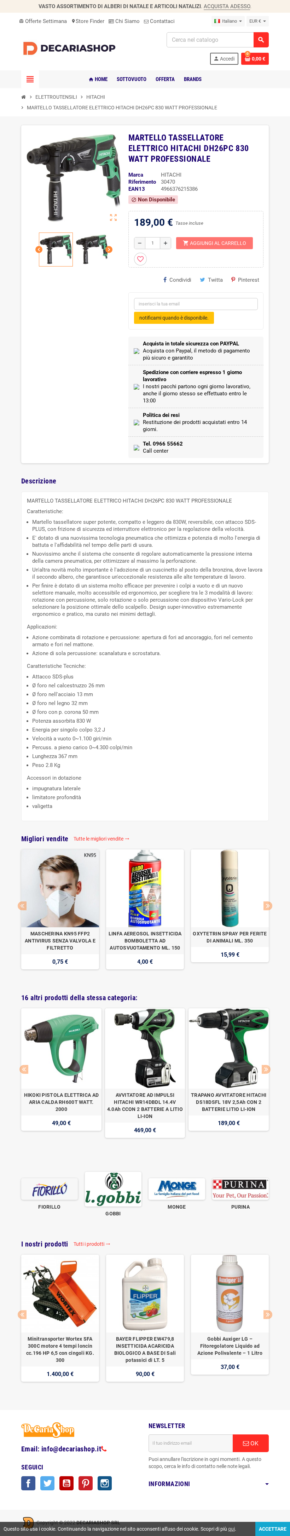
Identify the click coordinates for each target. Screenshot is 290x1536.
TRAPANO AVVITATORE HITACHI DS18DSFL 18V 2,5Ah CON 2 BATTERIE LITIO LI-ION (228, 1102)
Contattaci (162, 21)
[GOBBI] (113, 1189)
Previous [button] (22, 905)
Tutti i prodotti (92, 1244)
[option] (60, 912)
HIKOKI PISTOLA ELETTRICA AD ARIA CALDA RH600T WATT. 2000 (61, 1102)
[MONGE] (177, 1189)
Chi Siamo (127, 21)
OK (254, 1443)
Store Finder (87, 21)
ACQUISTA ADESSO (227, 6)
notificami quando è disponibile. (174, 318)
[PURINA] (240, 1189)
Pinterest (248, 280)
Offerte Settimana (43, 21)
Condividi (180, 280)
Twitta (215, 280)
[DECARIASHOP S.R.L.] (70, 48)
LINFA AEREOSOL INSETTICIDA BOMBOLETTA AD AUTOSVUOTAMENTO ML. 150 (145, 941)
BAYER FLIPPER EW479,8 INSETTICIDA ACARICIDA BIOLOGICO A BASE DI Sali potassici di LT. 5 (145, 1349)
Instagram (105, 1483)
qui (231, 1529)
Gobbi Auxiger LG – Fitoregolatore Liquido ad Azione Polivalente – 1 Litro (229, 1346)
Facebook (28, 1483)
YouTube (66, 1483)
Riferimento (142, 182)
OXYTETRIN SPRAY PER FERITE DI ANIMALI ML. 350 (230, 937)
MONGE (177, 1207)
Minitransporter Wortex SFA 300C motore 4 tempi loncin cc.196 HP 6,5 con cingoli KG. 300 (60, 1349)
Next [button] (267, 905)
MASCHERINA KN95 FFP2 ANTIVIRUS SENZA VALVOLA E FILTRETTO (60, 941)
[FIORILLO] (49, 1189)
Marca (135, 175)
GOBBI (113, 1213)
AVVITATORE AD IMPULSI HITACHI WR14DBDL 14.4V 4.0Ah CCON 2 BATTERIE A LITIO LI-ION (145, 1105)
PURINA (240, 1207)
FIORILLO (49, 1207)
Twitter (47, 1483)
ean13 (136, 189)
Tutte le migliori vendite (101, 839)
